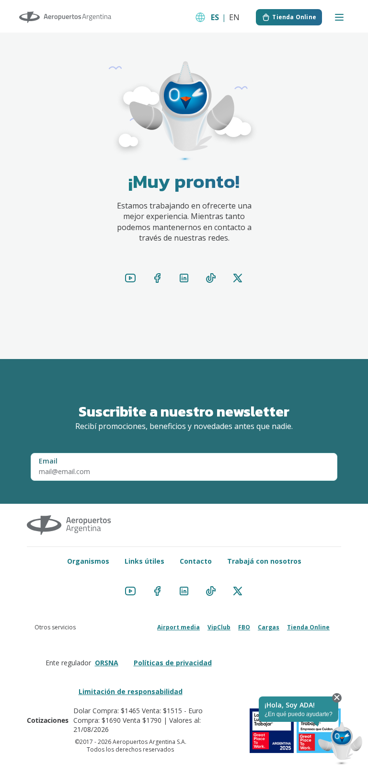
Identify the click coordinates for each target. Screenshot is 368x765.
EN (234, 17)
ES (215, 17)
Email (48, 460)
